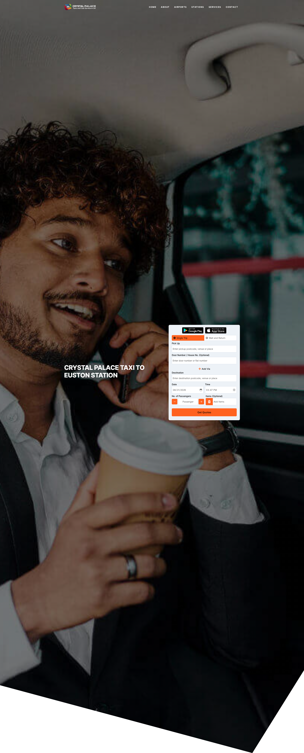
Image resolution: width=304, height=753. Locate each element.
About (165, 7)
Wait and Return (217, 338)
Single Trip (182, 338)
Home (152, 7)
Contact (232, 7)
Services (215, 7)
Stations (197, 7)
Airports (180, 7)
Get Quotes (204, 412)
